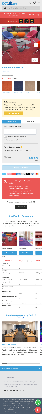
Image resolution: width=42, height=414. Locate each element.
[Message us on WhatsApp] (38, 402)
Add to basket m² (21, 168)
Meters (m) (11, 122)
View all (21, 318)
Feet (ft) (30, 122)
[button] (34, 3)
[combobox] (21, 8)
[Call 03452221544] (38, 410)
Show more (21, 207)
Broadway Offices (9, 345)
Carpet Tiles (5, 71)
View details (9, 253)
